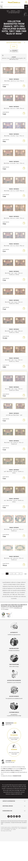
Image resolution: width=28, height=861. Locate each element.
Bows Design (9, 830)
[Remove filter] (11, 51)
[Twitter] (11, 816)
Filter (13, 46)
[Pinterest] (14, 816)
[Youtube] (19, 816)
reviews (6, 609)
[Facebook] (8, 816)
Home (8, 10)
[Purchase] (23, 85)
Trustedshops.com (18, 607)
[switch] (9, 616)
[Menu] (11, 613)
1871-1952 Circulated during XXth (13, 11)
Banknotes (13, 10)
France (18, 10)
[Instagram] (17, 816)
